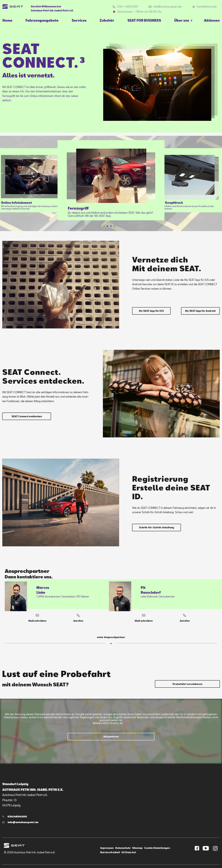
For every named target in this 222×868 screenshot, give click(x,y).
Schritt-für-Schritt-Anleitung (156, 527)
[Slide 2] (111, 226)
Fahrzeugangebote (42, 20)
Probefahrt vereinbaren (187, 683)
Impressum (107, 847)
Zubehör (107, 20)
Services (79, 20)
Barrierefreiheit (110, 852)
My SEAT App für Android (200, 310)
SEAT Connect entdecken (27, 416)
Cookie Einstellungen (157, 847)
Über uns (181, 20)
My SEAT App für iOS (151, 310)
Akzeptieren (111, 736)
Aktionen (212, 20)
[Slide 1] (107, 226)
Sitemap (137, 847)
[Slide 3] (114, 226)
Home (7, 20)
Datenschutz (123, 847)
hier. (125, 723)
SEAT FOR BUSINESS (144, 20)
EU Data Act (129, 852)
